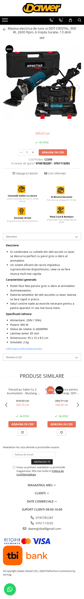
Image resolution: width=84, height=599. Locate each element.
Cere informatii (56, 173)
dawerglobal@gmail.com (44, 529)
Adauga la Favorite (26, 173)
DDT (42, 38)
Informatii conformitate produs (24, 348)
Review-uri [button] (14, 357)
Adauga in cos (53, 152)
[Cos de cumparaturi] (70, 20)
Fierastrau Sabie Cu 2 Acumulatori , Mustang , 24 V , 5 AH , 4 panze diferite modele (22, 391)
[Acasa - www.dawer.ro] (42, 8)
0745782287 (44, 518)
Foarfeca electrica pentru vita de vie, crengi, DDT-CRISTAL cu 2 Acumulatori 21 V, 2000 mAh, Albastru (61, 391)
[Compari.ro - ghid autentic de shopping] (42, 589)
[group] (42, 84)
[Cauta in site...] (79, 20)
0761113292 (44, 523)
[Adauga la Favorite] (22, 432)
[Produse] (5, 21)
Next (78, 88)
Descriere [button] (11, 236)
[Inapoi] (3, 29)
